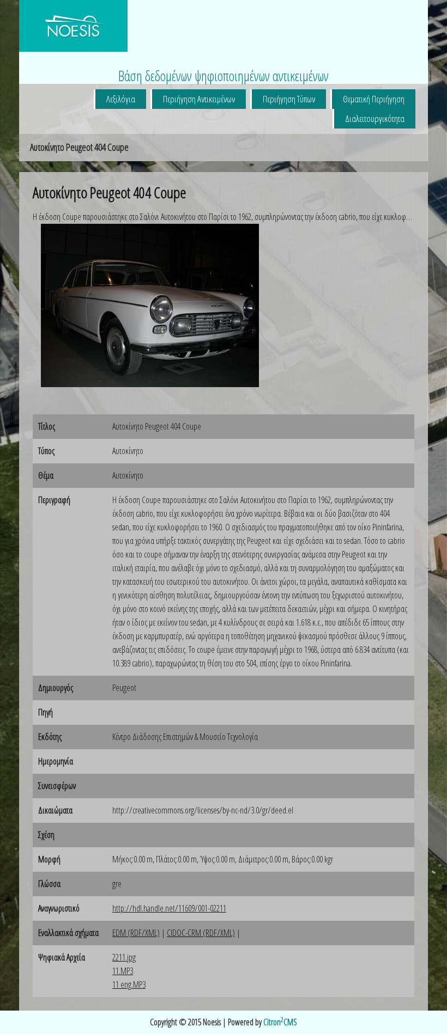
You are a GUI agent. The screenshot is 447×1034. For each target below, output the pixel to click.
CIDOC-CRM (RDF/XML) (201, 933)
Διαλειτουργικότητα (374, 118)
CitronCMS (280, 1022)
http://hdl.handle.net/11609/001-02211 (169, 908)
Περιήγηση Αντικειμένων (199, 99)
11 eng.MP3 (129, 984)
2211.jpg (124, 957)
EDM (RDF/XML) (136, 933)
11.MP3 (122, 971)
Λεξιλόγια (120, 99)
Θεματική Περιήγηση (373, 99)
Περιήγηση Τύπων (289, 99)
